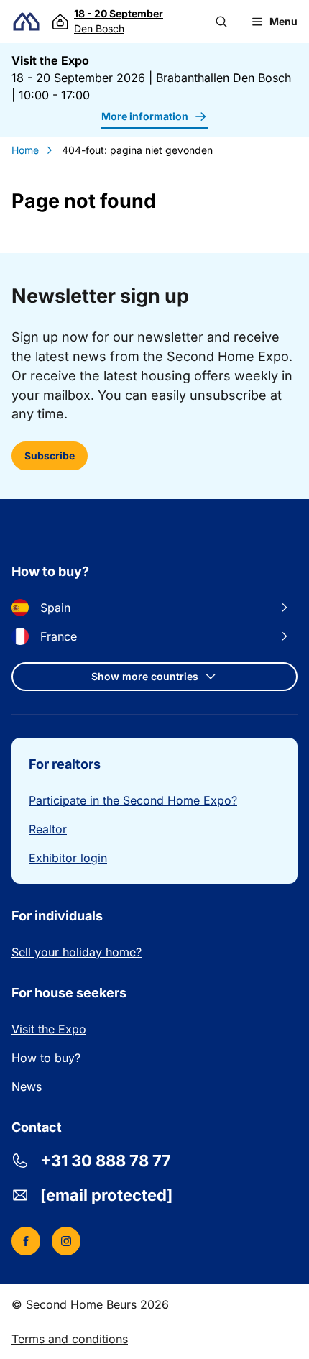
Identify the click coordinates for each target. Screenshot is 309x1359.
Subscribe (49, 455)
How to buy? (45, 1058)
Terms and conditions (69, 1339)
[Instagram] (66, 1241)
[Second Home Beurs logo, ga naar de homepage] (26, 22)
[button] (221, 21)
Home (25, 150)
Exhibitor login (68, 858)
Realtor (48, 829)
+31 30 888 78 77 (105, 1160)
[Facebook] (25, 1241)
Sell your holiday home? (76, 952)
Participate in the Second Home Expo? (133, 800)
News (26, 1086)
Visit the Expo (48, 1029)
